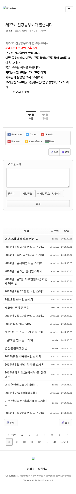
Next (63, 442)
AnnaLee (54, 247)
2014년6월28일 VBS (18, 323)
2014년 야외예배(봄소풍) (21, 392)
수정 (56, 152)
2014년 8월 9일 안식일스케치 (23, 271)
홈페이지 (56, 193)
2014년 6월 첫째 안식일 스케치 (24, 364)
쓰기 (66, 422)
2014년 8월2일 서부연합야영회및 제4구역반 (26, 281)
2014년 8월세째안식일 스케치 (24, 263)
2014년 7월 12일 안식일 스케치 (25, 315)
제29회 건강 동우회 (17, 307)
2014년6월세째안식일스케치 (23, 356)
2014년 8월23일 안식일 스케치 (24, 255)
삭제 (67, 152)
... (29, 434)
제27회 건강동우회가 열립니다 (28, 24)
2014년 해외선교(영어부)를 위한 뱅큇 (25, 374)
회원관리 (42, 469)
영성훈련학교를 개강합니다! (22, 384)
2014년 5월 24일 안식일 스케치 (25, 413)
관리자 (30, 469)
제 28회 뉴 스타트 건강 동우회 (24, 332)
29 (54, 442)
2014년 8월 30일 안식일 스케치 (25, 246)
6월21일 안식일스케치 (19, 340)
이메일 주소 (43, 193)
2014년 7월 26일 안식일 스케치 (25, 291)
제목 (26, 230)
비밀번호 (27, 193)
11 (31, 442)
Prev (12, 434)
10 (24, 442)
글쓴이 (11, 193)
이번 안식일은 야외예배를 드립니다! (26, 403)
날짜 (66, 230)
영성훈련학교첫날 (16, 348)
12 (39, 442)
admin (9, 30)
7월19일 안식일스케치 (19, 299)
